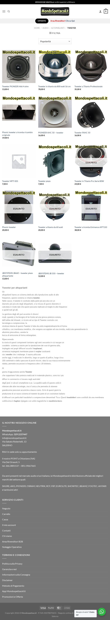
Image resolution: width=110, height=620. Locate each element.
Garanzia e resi (9, 569)
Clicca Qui (70, 21)
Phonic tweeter (9, 227)
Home (37, 28)
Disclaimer (7, 580)
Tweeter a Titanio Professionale (88, 86)
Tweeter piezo (44, 181)
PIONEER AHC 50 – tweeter (50, 132)
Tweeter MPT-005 (10, 181)
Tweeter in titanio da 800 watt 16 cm (54, 86)
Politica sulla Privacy (12, 563)
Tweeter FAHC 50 (82, 132)
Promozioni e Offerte (12, 596)
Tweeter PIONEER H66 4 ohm (15, 86)
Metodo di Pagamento (13, 585)
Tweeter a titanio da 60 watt (50, 227)
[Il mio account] (100, 11)
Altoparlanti (58, 28)
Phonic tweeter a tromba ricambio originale (17, 133)
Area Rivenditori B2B (12, 541)
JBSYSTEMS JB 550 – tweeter (51, 273)
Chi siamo (7, 536)
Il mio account (9, 525)
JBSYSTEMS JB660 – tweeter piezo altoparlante (17, 274)
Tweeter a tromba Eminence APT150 (90, 227)
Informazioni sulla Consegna (16, 574)
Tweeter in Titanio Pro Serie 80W (89, 181)
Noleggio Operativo (12, 547)
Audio (46, 28)
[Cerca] (9, 11)
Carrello (6, 514)
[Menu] (4, 11)
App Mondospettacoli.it (14, 591)
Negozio (6, 508)
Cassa (5, 519)
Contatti (6, 530)
